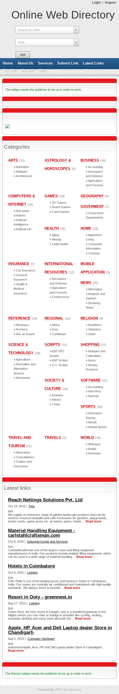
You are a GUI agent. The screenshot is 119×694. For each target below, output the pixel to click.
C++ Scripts (60, 365)
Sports (88, 407)
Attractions (23, 452)
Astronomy (23, 377)
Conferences (60, 297)
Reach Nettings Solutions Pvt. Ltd (45, 500)
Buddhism (95, 325)
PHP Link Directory (68, 689)
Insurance (18, 264)
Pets (32, 506)
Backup (93, 396)
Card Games (60, 211)
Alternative (95, 289)
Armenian (94, 453)
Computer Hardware (41, 638)
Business (90, 160)
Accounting (95, 167)
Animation (22, 167)
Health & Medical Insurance (20, 289)
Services (45, 63)
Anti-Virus (94, 391)
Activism (57, 395)
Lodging (32, 572)
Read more (93, 521)
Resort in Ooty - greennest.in (40, 597)
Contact (28, 70)
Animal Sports (97, 427)
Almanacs (22, 325)
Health (52, 228)
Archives (22, 329)
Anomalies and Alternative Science (24, 368)
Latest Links (93, 63)
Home (8, 63)
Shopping (90, 345)
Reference (19, 318)
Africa (56, 325)
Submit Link (67, 63)
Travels (53, 438)
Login (96, 2)
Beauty (56, 239)
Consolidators (25, 457)
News (86, 283)
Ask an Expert (25, 334)
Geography (92, 196)
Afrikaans (94, 444)
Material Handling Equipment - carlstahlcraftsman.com (41, 533)
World (87, 438)
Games (51, 196)
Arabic (92, 448)
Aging (55, 235)
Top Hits (10, 70)
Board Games (61, 207)
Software (91, 380)
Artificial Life (24, 229)
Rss (42, 70)
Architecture (24, 176)
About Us (25, 63)
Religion (89, 318)
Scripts (52, 345)
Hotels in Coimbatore (31, 566)
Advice (56, 399)
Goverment (92, 206)
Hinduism (94, 329)
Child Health (60, 244)
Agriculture (23, 359)
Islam (91, 334)
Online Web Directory (63, 15)
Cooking (93, 253)
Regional (54, 318)
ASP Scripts (60, 360)
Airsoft (92, 422)
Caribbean (59, 334)
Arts (13, 160)
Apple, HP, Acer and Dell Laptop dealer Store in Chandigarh (60, 630)
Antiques (21, 171)
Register (110, 2)
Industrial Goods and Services (47, 541)
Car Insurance (25, 270)
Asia (55, 329)
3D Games (59, 202)
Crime (56, 404)
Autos (92, 360)
